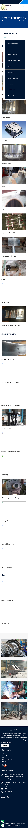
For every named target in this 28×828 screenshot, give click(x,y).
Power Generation (13, 43)
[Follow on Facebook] (2, 765)
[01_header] (14, 698)
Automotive (11, 72)
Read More (5, 745)
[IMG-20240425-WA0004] (14, 677)
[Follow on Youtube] (5, 765)
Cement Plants (12, 49)
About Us (5, 756)
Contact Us (6, 761)
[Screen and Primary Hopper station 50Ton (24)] (14, 719)
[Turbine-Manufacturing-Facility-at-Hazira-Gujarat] (14, 656)
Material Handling (13, 78)
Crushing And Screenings (15, 60)
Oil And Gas (11, 95)
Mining (9, 66)
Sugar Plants (11, 90)
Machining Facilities (8, 759)
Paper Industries (12, 55)
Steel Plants (11, 84)
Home (4, 754)
